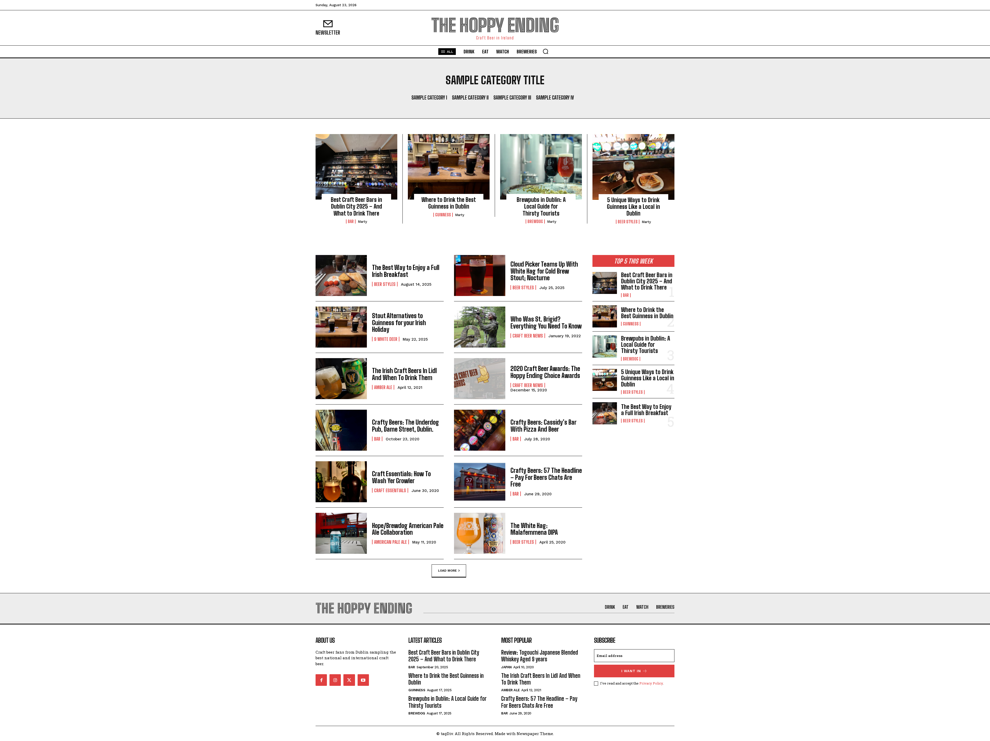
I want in (631, 671)
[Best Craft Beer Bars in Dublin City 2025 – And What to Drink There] (356, 167)
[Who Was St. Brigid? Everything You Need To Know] (479, 327)
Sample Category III (512, 97)
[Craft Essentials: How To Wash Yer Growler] (341, 481)
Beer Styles (628, 222)
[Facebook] (321, 680)
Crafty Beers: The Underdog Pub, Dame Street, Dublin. (405, 425)
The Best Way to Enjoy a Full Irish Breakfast (405, 271)
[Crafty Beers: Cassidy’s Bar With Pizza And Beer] (479, 430)
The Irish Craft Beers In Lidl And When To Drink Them (404, 374)
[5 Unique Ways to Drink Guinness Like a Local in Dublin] (633, 167)
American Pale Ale (390, 542)
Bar (351, 221)
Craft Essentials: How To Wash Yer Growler (401, 477)
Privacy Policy (651, 683)
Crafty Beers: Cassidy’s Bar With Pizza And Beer (543, 425)
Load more (447, 570)
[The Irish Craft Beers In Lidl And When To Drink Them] (341, 378)
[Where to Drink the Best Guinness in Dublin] (449, 167)
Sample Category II (470, 97)
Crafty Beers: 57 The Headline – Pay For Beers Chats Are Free (546, 477)
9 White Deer (385, 339)
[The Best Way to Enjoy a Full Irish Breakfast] (341, 275)
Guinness (443, 215)
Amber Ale (383, 387)
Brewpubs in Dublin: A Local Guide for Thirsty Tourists (541, 206)
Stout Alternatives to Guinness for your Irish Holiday (399, 322)
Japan (506, 667)
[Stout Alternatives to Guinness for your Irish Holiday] (341, 327)
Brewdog (535, 221)
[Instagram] (335, 680)
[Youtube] (363, 680)
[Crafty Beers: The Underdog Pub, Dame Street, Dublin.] (341, 430)
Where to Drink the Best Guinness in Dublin (449, 203)
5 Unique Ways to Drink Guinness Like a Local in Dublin (633, 206)
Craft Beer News (528, 335)
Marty (362, 222)
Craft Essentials (390, 490)
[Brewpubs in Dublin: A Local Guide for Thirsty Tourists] (541, 167)
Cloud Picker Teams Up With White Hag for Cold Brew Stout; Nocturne (544, 271)
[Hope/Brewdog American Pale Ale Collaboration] (341, 533)
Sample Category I (429, 97)
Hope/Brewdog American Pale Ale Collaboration (407, 529)
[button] (545, 51)
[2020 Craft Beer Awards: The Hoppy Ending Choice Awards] (479, 378)
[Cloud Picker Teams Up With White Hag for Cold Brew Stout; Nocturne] (479, 275)
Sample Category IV (555, 97)
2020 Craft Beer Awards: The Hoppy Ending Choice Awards (545, 372)
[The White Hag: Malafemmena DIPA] (479, 533)
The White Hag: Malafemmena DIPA (534, 529)
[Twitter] (349, 680)
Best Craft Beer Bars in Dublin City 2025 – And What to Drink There (356, 206)
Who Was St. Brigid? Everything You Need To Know (546, 322)
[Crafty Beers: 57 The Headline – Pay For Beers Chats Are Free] (479, 481)
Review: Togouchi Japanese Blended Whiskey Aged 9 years (539, 656)
